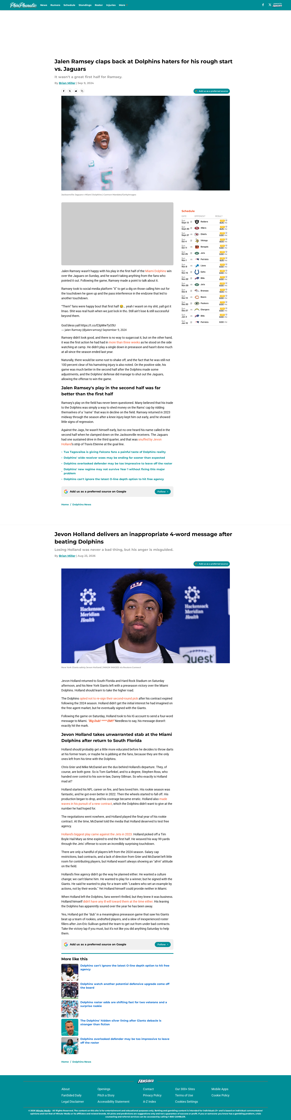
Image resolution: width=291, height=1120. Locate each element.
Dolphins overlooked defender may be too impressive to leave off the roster (118, 463)
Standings (85, 5)
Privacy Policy (152, 1095)
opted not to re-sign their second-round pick (109, 698)
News (43, 5)
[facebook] (263, 4)
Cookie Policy (220, 1095)
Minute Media (43, 1110)
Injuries (111, 5)
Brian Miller (67, 83)
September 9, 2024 (115, 330)
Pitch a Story (106, 1095)
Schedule (69, 5)
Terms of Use (184, 1095)
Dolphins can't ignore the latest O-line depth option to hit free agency (114, 479)
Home (65, 504)
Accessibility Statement (113, 1101)
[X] (270, 4)
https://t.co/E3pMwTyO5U (98, 325)
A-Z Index (149, 1101)
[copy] (82, 91)
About (65, 1089)
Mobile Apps (219, 1089)
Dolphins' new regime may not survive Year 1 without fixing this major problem (114, 471)
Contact (148, 1089)
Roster (99, 5)
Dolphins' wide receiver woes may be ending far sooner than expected (114, 457)
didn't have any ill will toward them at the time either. (118, 901)
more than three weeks (124, 342)
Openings (104, 1089)
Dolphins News (81, 504)
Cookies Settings (186, 1101)
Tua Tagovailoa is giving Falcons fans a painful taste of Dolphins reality (115, 452)
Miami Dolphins (155, 271)
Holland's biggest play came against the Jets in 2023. (97, 834)
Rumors (55, 5)
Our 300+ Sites (185, 1089)
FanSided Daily (71, 1095)
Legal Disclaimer (72, 1101)
